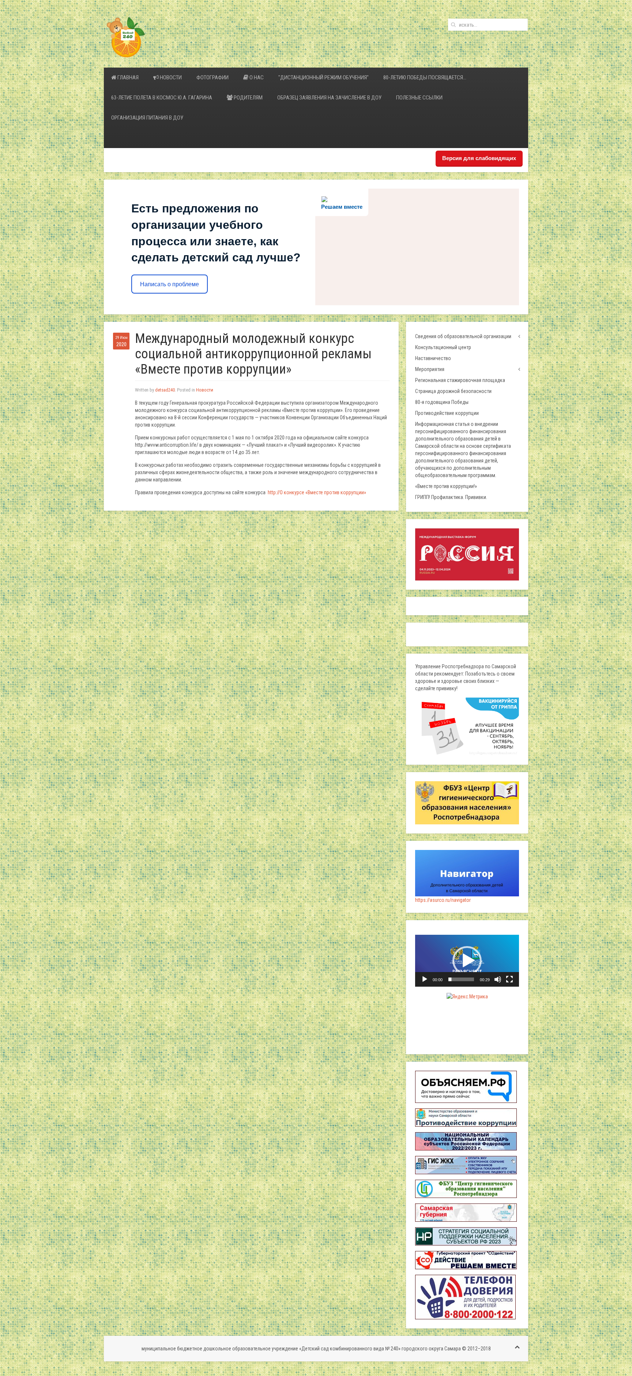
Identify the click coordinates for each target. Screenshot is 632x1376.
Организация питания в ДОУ (147, 117)
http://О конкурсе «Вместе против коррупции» (317, 492)
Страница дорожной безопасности (453, 391)
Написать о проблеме (169, 284)
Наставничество (433, 358)
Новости (170, 77)
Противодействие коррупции (447, 413)
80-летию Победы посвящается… (424, 77)
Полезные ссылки (419, 97)
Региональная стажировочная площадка (460, 380)
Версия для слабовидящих (479, 158)
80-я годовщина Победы (442, 402)
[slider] (461, 979)
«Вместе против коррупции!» (446, 486)
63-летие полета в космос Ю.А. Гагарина (161, 97)
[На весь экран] (509, 979)
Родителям (248, 97)
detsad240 (165, 390)
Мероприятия (429, 369)
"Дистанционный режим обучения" (323, 77)
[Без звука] (497, 979)
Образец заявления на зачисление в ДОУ (329, 97)
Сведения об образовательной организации (463, 336)
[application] (467, 961)
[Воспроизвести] (424, 979)
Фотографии (212, 77)
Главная (127, 77)
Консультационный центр (443, 347)
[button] (467, 960)
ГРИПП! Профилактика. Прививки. (451, 497)
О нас (256, 77)
